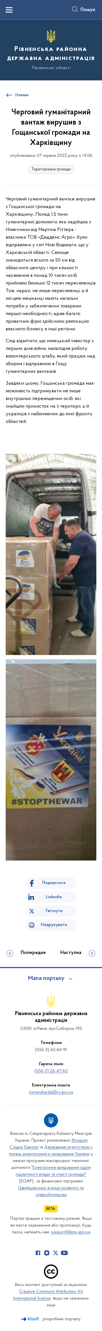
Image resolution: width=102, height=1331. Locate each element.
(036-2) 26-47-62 (51, 1071)
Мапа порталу (46, 978)
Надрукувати (54, 925)
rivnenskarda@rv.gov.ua (51, 1092)
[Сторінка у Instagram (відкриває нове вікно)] (46, 1252)
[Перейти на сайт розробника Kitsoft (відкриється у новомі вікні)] (31, 1319)
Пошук (87, 9)
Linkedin (54, 897)
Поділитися (53, 883)
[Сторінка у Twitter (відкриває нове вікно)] (55, 1252)
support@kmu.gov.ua (70, 1232)
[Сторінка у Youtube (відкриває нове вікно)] (64, 1252)
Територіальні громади (51, 169)
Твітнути (54, 911)
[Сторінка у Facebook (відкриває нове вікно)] (38, 1252)
